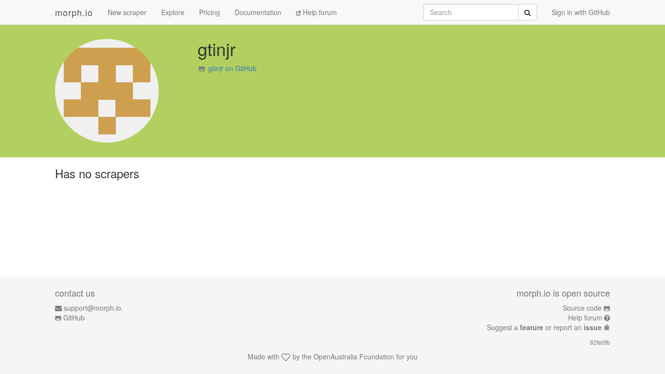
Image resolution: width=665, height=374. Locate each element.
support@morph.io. (93, 308)
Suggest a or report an (544, 327)
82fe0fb (600, 342)
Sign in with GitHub (581, 12)
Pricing (209, 12)
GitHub (74, 317)
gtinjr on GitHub (232, 68)
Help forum (319, 12)
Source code (582, 308)
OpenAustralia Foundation (354, 356)
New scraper (127, 12)
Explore (173, 12)
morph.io (74, 12)
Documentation (258, 12)
